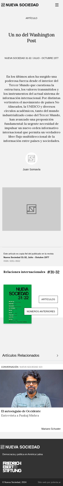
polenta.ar (56, 482)
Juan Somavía (31, 169)
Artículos (48, 299)
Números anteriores (41, 311)
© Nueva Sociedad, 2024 (14, 482)
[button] (57, 5)
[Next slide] (57, 355)
